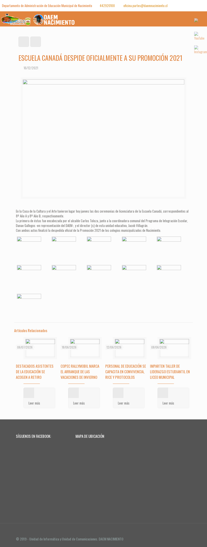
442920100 (107, 5)
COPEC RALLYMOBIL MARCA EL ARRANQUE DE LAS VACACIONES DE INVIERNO (80, 371)
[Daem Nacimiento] (39, 18)
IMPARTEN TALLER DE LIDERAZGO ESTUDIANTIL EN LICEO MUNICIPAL (170, 371)
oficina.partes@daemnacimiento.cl (145, 5)
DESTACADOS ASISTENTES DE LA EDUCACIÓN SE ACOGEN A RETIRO (35, 371)
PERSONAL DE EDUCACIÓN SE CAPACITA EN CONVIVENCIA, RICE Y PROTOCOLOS (125, 371)
